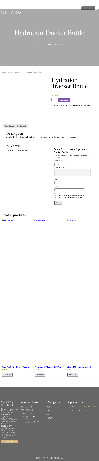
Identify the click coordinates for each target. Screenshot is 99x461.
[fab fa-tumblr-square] (61, 449)
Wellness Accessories (15, 72)
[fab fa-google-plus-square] (43, 449)
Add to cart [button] (7, 375)
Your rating (60, 161)
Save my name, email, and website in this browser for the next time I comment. (69, 197)
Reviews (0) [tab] (21, 126)
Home (37, 44)
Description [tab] (9, 126)
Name (57, 179)
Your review (60, 167)
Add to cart (64, 100)
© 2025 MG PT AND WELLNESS (49, 458)
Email (57, 186)
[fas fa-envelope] (55, 449)
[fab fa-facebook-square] (37, 449)
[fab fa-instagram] (49, 449)
